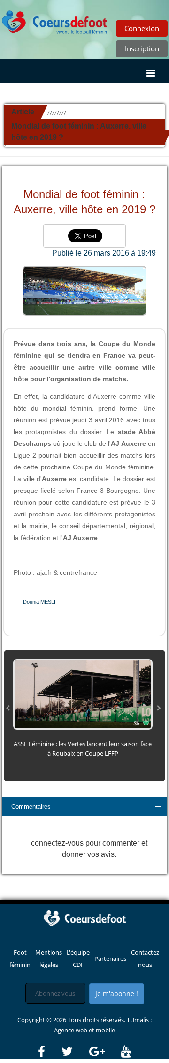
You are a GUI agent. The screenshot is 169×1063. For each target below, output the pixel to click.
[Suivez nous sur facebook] (49, 1052)
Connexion (141, 28)
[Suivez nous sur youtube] (126, 1052)
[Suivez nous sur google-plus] (104, 1052)
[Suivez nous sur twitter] (74, 1052)
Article (22, 112)
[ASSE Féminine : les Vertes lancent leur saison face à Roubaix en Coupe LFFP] (83, 693)
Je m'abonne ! (116, 993)
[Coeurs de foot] (84, 917)
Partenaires (110, 958)
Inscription (142, 48)
